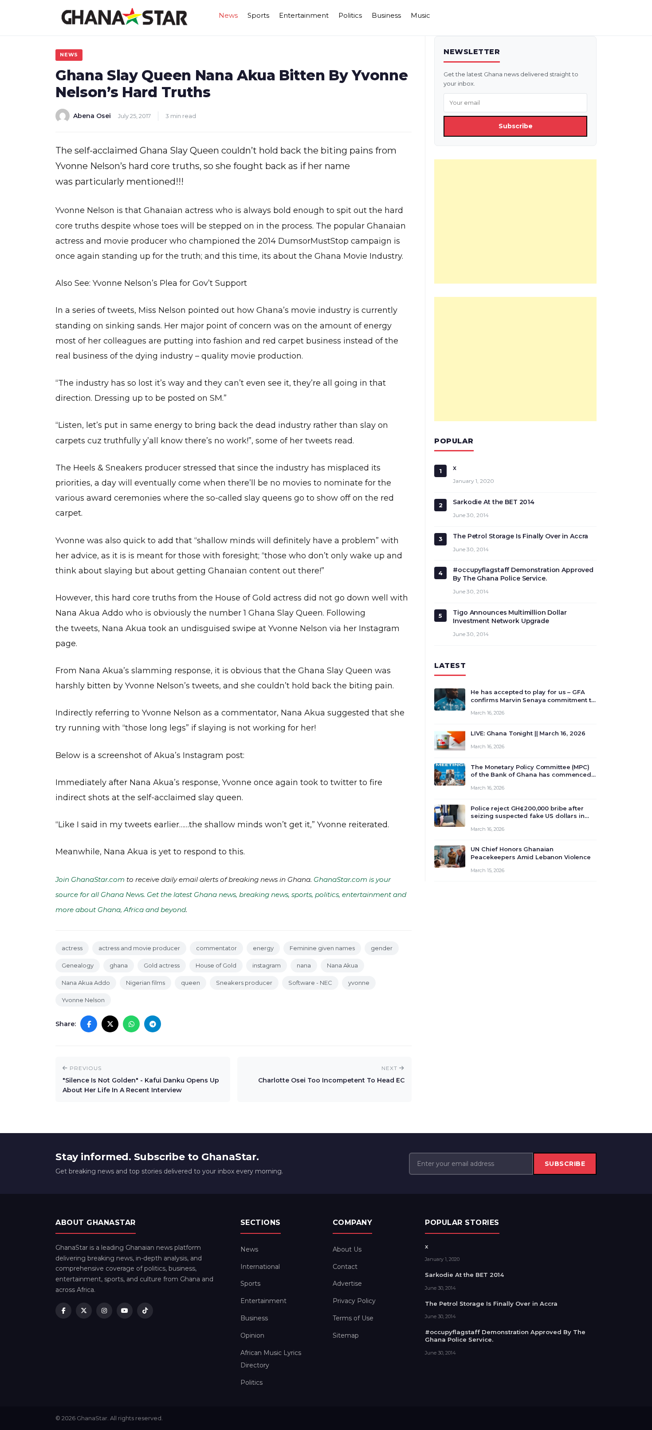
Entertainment (304, 15)
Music (420, 15)
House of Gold (216, 965)
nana (304, 965)
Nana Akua (342, 965)
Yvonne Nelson (83, 999)
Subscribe (516, 126)
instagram (266, 965)
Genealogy (78, 965)
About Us (347, 1249)
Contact (345, 1267)
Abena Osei (92, 116)
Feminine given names (322, 948)
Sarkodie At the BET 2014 (493, 502)
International (260, 1267)
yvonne (358, 982)
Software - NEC (310, 982)
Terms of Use (353, 1318)
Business (386, 15)
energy (263, 948)
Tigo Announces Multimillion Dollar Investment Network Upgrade (509, 616)
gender (382, 948)
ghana (119, 965)
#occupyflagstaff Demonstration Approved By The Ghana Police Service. (523, 574)
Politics (350, 15)
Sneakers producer (244, 982)
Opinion (252, 1335)
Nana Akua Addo (86, 982)
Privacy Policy (354, 1301)
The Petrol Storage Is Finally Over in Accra (520, 536)
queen (190, 982)
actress (72, 948)
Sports (258, 15)
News (228, 15)
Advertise (347, 1284)
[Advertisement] (515, 221)
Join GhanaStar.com (90, 879)
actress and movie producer (139, 948)
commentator (216, 948)
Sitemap (346, 1335)
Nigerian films (145, 982)
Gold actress (162, 965)
